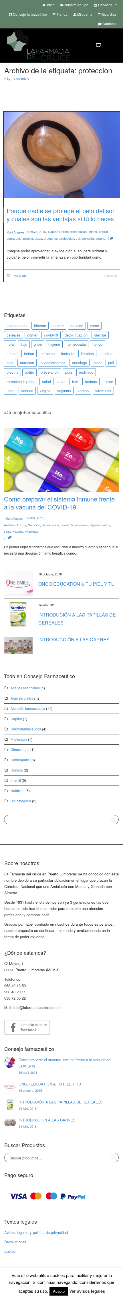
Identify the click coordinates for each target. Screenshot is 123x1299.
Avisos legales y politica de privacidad (36, 1232)
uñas (11, 390)
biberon (40, 325)
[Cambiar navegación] (112, 45)
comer (32, 335)
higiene (54, 344)
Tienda (62, 14)
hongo (97, 344)
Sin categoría (21, 800)
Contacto (109, 23)
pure (68, 372)
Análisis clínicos (15, 525)
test (75, 381)
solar (61, 381)
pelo (18, 238)
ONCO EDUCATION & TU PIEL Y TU (76, 584)
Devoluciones (15, 1241)
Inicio (50, 4)
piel (111, 362)
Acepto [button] (59, 1291)
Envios (10, 1251)
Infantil (92, 231)
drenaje (100, 335)
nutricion (27, 362)
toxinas (91, 381)
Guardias (108, 14)
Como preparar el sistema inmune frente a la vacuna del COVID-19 (59, 502)
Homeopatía (20, 759)
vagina (45, 390)
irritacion (48, 353)
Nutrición (34, 525)
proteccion (66, 238)
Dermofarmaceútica (73, 231)
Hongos (17, 770)
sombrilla (88, 238)
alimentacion (17, 325)
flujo (23, 344)
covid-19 (51, 335)
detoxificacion (76, 335)
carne (94, 325)
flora (10, 344)
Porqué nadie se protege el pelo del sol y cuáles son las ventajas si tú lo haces (60, 214)
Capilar (52, 231)
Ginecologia (20, 749)
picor (98, 362)
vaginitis (64, 390)
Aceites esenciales (25, 687)
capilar (103, 231)
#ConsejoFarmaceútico (27, 412)
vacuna (27, 390)
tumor (108, 381)
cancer (58, 325)
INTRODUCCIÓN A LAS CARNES (74, 639)
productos (51, 238)
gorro (10, 238)
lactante (67, 353)
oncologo (79, 362)
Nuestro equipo (76, 4)
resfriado (86, 372)
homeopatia (76, 344)
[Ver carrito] (97, 44)
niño (10, 362)
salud (46, 381)
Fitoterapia (19, 739)
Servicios (105, 4)
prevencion (50, 372)
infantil (12, 353)
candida (76, 325)
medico (106, 353)
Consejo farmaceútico (29, 14)
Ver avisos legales (87, 1291)
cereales (14, 335)
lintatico (87, 353)
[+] (62, 155)
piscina (28, 238)
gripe (38, 344)
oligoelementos (53, 362)
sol (78, 238)
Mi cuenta (84, 14)
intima (29, 353)
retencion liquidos (21, 381)
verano (100, 238)
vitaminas (103, 390)
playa (38, 238)
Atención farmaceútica (28, 708)
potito (29, 372)
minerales (81, 525)
